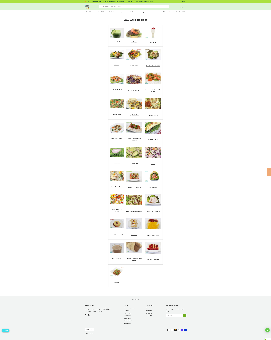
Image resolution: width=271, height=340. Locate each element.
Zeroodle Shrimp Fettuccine (134, 187)
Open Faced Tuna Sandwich (153, 66)
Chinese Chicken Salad (134, 90)
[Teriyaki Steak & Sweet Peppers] (117, 194)
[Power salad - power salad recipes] (117, 147)
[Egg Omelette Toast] (134, 98)
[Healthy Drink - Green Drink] (117, 32)
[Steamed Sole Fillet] (153, 122)
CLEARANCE (176, 12)
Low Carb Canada (91, 333)
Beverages (142, 12)
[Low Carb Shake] (153, 32)
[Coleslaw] (153, 146)
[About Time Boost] (117, 243)
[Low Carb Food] (117, 123)
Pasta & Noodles (90, 12)
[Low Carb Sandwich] (153, 48)
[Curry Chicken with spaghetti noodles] (153, 72)
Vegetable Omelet (152, 115)
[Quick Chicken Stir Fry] (117, 74)
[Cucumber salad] (134, 146)
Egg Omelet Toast (134, 115)
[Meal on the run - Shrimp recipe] (153, 170)
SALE (170, 12)
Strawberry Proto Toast (153, 259)
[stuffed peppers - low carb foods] (134, 48)
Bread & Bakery (102, 12)
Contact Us (149, 313)
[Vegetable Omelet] (153, 97)
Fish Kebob (116, 65)
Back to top (134, 299)
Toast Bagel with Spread (117, 234)
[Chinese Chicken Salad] (134, 73)
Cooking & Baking (121, 12)
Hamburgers (134, 42)
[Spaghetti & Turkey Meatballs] (134, 121)
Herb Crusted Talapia (116, 138)
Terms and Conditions (129, 308)
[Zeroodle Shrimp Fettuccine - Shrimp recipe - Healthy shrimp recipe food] (134, 170)
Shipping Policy (144, 1)
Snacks (150, 12)
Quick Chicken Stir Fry (116, 89)
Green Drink (117, 41)
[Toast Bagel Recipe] (117, 218)
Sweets (157, 12)
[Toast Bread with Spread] (153, 217)
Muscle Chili (117, 282)
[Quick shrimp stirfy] (117, 171)
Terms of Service (128, 320)
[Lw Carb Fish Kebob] (117, 49)
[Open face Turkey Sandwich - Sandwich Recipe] (153, 194)
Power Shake (153, 42)
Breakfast (111, 12)
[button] (185, 6)
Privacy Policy (127, 313)
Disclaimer (126, 310)
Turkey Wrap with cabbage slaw (134, 211)
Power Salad (117, 163)
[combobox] (134, 6)
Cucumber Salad (134, 163)
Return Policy (127, 318)
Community (149, 315)
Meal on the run (153, 187)
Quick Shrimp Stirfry (116, 186)
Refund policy (127, 323)
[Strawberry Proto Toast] (153, 242)
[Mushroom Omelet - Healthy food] (117, 98)
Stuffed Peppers (134, 65)
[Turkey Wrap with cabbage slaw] (134, 194)
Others (164, 12)
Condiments (133, 12)
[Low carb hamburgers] (134, 32)
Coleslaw (153, 164)
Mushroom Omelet (116, 114)
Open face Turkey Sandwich (153, 211)
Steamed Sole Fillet (153, 139)
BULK (183, 12)
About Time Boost (116, 258)
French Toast (134, 235)
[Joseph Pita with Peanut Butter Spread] (134, 241)
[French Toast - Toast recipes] (134, 218)
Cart (147, 308)
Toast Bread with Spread (153, 235)
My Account (149, 310)
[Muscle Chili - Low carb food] (117, 266)
